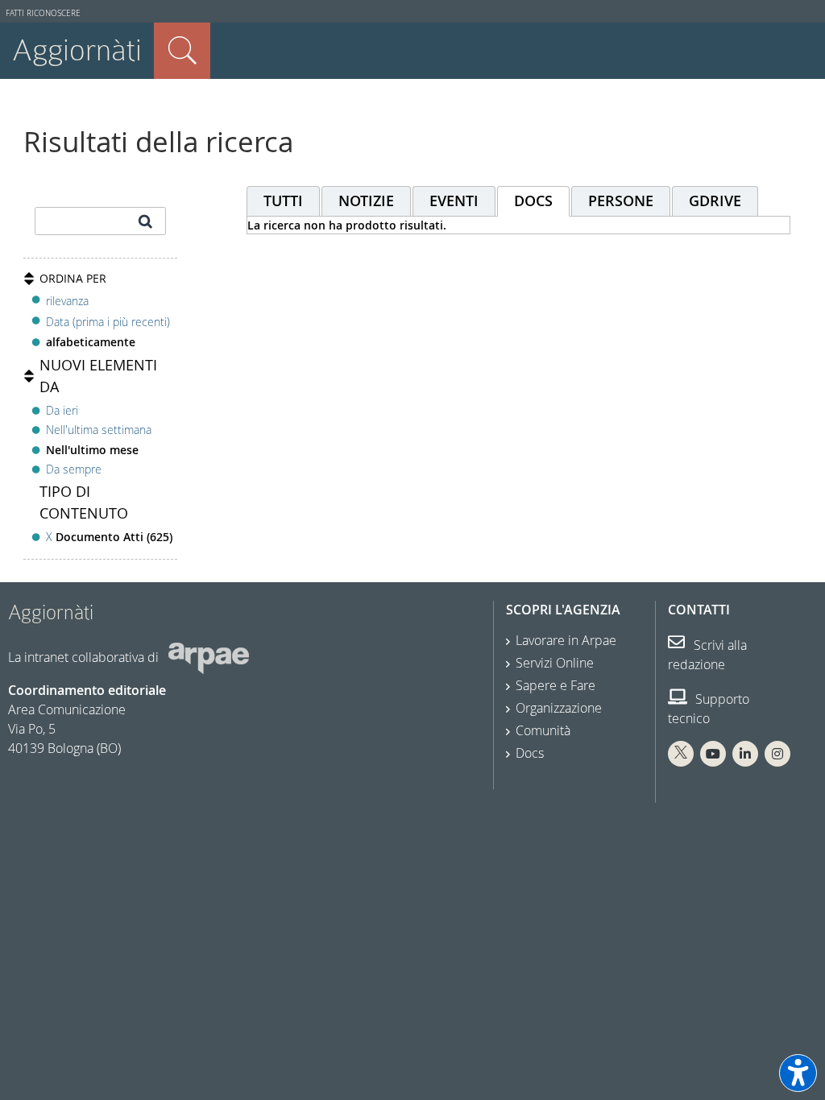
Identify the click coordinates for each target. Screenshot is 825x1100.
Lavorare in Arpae (566, 640)
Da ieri (62, 410)
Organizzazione (559, 708)
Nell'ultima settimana (98, 429)
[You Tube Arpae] (713, 754)
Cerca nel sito (182, 51)
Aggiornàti (77, 50)
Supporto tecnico (708, 708)
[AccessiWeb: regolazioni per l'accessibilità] (798, 1073)
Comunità (543, 730)
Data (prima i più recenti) (108, 321)
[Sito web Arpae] (208, 656)
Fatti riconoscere (43, 13)
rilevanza (67, 300)
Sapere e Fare (555, 685)
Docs (530, 753)
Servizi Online (555, 663)
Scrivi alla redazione (707, 654)
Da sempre (74, 469)
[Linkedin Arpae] (745, 754)
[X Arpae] (681, 754)
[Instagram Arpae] (777, 754)
